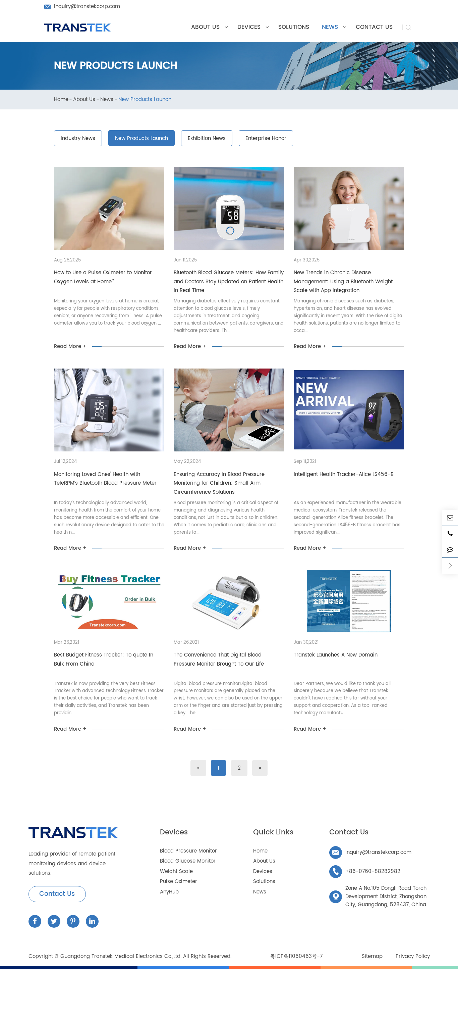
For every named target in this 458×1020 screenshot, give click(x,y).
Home (61, 100)
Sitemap (372, 956)
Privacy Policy (413, 956)
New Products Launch (144, 100)
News (106, 100)
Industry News (78, 138)
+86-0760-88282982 (366, 871)
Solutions (264, 881)
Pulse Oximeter (178, 881)
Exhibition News (207, 138)
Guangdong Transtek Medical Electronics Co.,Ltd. (120, 956)
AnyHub (169, 892)
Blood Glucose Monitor (188, 861)
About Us (84, 100)
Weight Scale (176, 871)
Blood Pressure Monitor (188, 851)
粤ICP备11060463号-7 (296, 956)
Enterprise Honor (265, 138)
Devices (174, 832)
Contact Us (57, 894)
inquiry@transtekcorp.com (371, 852)
